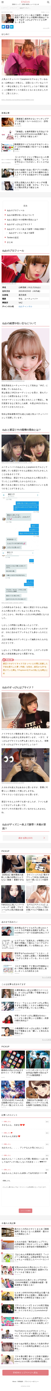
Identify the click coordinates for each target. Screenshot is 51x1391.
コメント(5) (46, 28)
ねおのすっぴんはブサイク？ (19, 224)
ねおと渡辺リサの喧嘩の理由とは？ (22, 220)
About (14, 1381)
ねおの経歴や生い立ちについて (20, 215)
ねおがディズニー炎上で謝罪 (21, 233)
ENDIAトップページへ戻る (25, 1373)
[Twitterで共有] (3, 27)
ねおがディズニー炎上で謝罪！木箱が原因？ (26, 229)
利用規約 (20, 1381)
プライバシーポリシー (31, 1381)
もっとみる (46, 977)
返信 (47, 1121)
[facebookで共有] (7, 27)
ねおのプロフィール (16, 210)
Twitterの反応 (13, 238)
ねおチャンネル (25, 306)
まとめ (10, 242)
